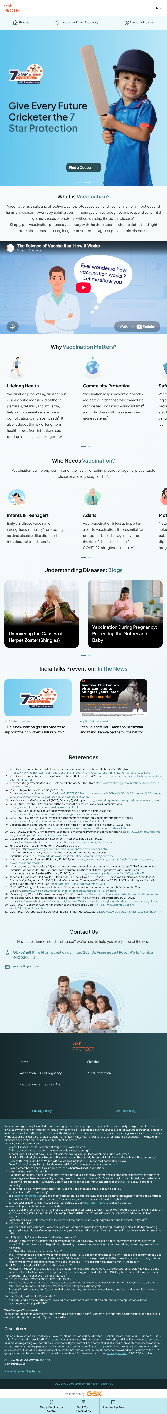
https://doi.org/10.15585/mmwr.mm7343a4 (78, 883)
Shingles (93, 1061)
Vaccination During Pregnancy (40, 1073)
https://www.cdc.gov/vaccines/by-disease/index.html (44, 807)
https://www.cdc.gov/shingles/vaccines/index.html (130, 911)
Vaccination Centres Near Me (39, 1084)
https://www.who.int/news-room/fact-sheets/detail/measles (119, 894)
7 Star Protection (99, 1073)
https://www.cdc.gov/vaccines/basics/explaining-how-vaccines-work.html (57, 814)
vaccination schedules (28, 1195)
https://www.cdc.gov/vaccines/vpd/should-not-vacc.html (122, 800)
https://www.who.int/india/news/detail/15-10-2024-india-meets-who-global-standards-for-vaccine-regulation (87, 901)
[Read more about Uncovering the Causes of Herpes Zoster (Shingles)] (41, 614)
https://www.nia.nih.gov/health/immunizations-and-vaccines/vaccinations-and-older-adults (68, 828)
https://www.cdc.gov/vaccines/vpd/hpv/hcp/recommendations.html (65, 849)
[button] (79, 182)
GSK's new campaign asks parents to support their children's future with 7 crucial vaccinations (34, 731)
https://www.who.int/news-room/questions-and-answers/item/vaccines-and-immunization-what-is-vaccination (81, 772)
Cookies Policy (125, 1111)
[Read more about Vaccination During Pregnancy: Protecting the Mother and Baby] (125, 614)
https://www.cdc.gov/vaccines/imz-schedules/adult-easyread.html (71, 856)
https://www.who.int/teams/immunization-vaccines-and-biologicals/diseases (65, 842)
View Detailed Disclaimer (23, 1371)
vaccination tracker (94, 1202)
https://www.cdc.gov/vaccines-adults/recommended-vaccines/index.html (57, 821)
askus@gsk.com (26, 966)
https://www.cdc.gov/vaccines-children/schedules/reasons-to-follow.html (68, 890)
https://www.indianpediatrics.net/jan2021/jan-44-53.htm (114, 873)
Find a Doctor (80, 167)
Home (23, 1061)
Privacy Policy (42, 1111)
